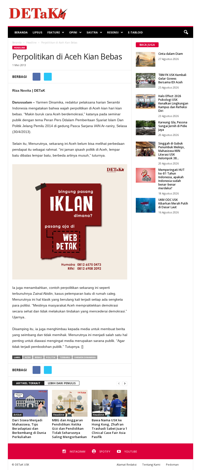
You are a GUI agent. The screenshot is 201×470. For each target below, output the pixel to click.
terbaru (65, 357)
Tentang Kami (151, 464)
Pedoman (172, 464)
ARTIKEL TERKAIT (28, 383)
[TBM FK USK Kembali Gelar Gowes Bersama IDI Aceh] (145, 80)
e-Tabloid (135, 32)
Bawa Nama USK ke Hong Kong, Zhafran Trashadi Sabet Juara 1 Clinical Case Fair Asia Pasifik (109, 428)
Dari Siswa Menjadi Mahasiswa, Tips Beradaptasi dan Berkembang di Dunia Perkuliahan (29, 428)
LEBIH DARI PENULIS (62, 383)
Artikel (17, 414)
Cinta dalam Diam (170, 54)
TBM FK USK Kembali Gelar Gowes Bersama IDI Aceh (172, 78)
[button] (185, 32)
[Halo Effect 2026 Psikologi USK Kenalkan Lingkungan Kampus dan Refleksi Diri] (145, 101)
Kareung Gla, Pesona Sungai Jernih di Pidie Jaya (172, 126)
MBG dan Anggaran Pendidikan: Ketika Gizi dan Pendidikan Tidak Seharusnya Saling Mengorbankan (69, 428)
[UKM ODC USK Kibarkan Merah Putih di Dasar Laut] (145, 205)
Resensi (113, 32)
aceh (28, 357)
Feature (53, 32)
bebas (38, 357)
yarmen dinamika (85, 357)
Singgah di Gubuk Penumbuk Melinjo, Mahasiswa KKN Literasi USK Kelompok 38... (171, 150)
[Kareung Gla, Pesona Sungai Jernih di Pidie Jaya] (145, 127)
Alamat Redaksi (127, 464)
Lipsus (37, 32)
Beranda (21, 32)
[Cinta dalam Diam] (145, 59)
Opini (73, 32)
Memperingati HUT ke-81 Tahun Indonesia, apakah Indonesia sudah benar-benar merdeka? (171, 179)
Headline (19, 47)
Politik (50, 357)
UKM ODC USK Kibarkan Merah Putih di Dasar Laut (173, 203)
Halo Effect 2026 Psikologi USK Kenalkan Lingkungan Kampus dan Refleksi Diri (173, 103)
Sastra (92, 32)
